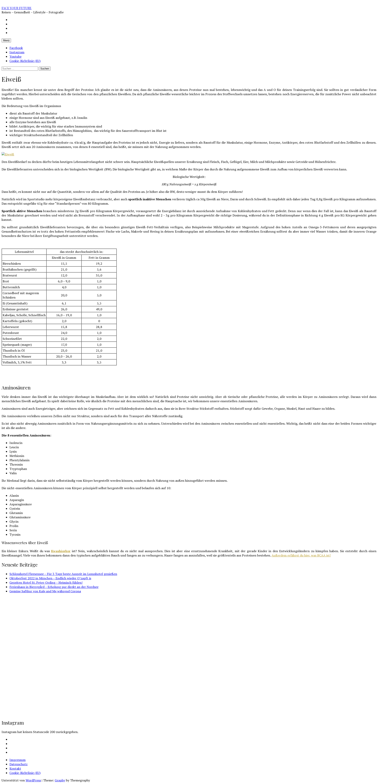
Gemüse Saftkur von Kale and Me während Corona (45, 591)
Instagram (16, 52)
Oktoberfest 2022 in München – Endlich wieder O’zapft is (50, 578)
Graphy (60, 780)
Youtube (15, 56)
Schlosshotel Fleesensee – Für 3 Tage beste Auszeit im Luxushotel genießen (63, 574)
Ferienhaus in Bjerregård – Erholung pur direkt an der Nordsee (53, 587)
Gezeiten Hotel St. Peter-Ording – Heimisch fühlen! (45, 582)
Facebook (16, 48)
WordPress (33, 780)
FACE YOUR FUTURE (17, 8)
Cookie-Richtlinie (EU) (25, 61)
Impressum (17, 760)
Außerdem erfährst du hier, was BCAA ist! (301, 555)
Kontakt (15, 768)
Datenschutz (18, 764)
